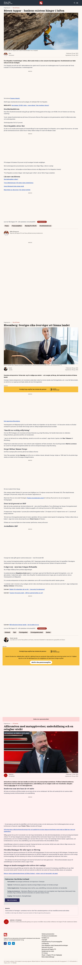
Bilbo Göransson (14, 231)
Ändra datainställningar (48, 957)
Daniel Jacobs (13, 638)
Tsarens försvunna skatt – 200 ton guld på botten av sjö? (26, 593)
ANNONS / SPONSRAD (16, 920)
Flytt (14, 632)
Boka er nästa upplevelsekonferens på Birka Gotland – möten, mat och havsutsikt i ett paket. (31, 873)
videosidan (12, 785)
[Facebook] (5, 943)
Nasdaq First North (30, 226)
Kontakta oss (45, 938)
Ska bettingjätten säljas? (11, 179)
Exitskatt (7, 632)
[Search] (75, 3)
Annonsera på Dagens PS (49, 949)
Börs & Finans (16, 7)
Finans (7, 226)
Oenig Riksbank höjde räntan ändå (14, 186)
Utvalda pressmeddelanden (49, 936)
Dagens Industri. (15, 98)
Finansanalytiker (17, 226)
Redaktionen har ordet (48, 951)
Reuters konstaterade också (35, 498)
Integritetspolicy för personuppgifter (52, 941)
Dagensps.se (7, 7)
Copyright (44, 939)
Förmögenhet (23, 632)
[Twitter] (9, 943)
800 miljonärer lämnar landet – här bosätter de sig (24, 624)
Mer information (12, 900)
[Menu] (77, 3)
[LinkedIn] (13, 943)
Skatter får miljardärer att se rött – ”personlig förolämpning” (27, 589)
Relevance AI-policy (47, 947)
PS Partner (15, 723)
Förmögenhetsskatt (37, 632)
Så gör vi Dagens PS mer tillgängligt (52, 955)
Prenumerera (41, 222)
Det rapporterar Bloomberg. (12, 421)
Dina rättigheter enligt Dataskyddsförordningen (55, 945)
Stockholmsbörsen (45, 226)
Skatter (48, 632)
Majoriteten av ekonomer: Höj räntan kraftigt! (17, 190)
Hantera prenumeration (48, 934)
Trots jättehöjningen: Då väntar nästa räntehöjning (18, 183)
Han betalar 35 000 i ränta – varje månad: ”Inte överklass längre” (30, 105)
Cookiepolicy (45, 943)
